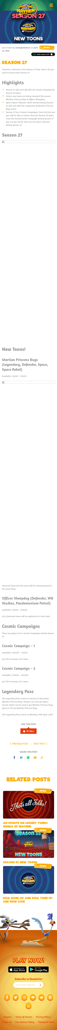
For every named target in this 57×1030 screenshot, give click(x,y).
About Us (7, 1022)
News (46, 47)
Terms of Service (24, 1016)
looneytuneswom (23, 47)
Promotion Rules (46, 1022)
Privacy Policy (43, 1016)
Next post (39, 743)
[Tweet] (21, 757)
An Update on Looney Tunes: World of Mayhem (25, 824)
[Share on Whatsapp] (28, 757)
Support (7, 1016)
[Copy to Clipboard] (42, 757)
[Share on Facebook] (14, 757)
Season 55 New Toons (20, 862)
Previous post (20, 743)
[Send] (35, 757)
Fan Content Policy (24, 1022)
